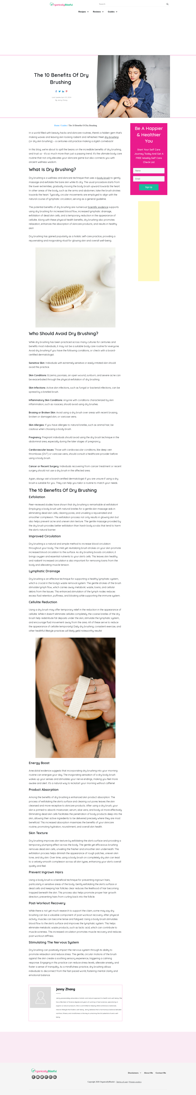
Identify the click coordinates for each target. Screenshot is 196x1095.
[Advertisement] (98, 34)
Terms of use (122, 1082)
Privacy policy (135, 1082)
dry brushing (112, 137)
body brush (103, 177)
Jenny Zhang (65, 989)
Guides (64, 125)
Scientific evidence (98, 207)
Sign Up (148, 187)
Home (56, 125)
